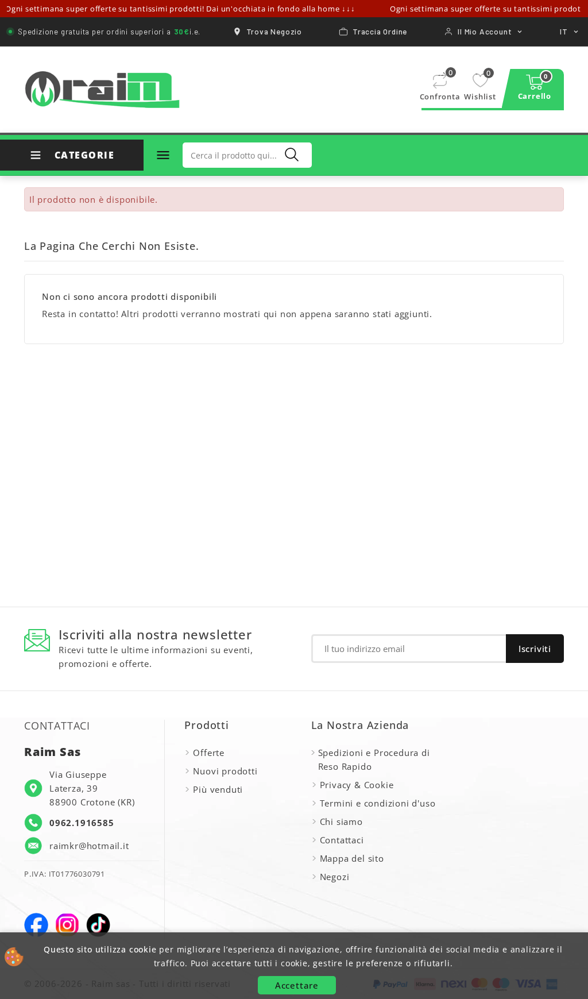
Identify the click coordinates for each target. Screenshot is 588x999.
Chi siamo (341, 821)
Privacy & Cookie (357, 784)
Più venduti (218, 789)
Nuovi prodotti (225, 771)
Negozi (335, 876)
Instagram (67, 925)
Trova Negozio (274, 31)
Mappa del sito (352, 858)
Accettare (297, 985)
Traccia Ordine (380, 31)
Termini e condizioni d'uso (378, 803)
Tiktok (98, 925)
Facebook (36, 925)
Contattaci (342, 840)
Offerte (209, 752)
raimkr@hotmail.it (89, 845)
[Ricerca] (292, 154)
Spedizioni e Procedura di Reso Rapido (374, 759)
